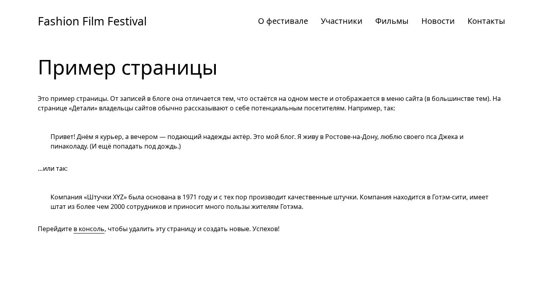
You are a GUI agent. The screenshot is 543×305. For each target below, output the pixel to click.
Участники (342, 20)
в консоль (89, 228)
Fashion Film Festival (92, 21)
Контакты (486, 20)
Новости (438, 20)
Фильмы (392, 20)
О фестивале (283, 20)
